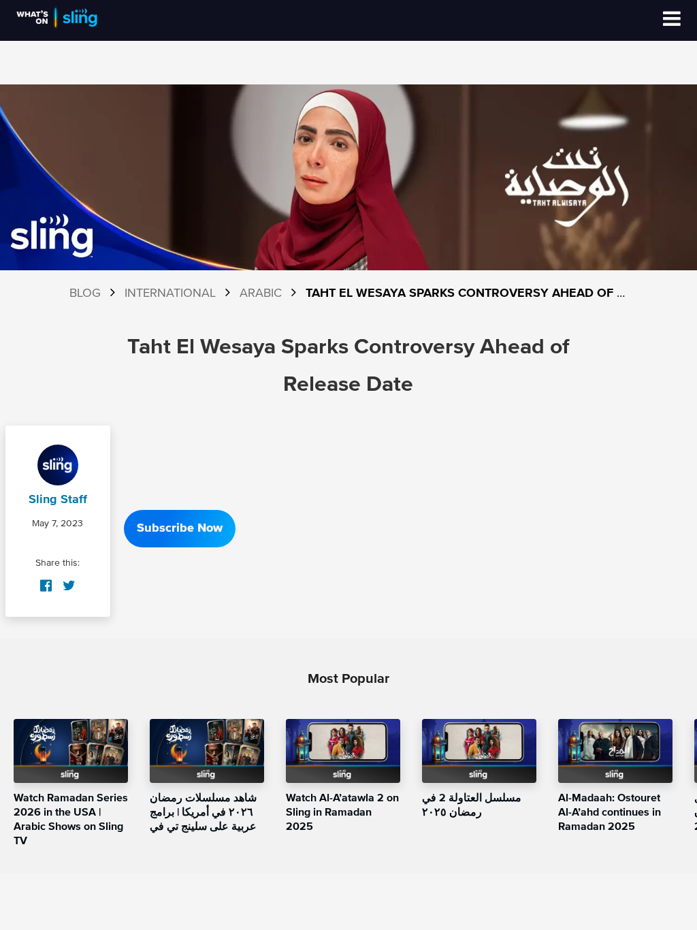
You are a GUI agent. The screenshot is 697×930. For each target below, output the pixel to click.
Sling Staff (58, 500)
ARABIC (261, 293)
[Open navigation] (672, 20)
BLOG (85, 293)
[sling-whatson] (56, 27)
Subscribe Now (180, 528)
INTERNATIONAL (170, 293)
